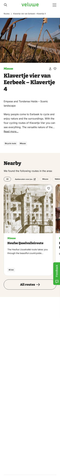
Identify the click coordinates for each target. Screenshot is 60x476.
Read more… (11, 131)
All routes (27, 284)
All (7, 179)
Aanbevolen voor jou (23, 179)
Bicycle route (10, 143)
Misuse (8, 68)
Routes (7, 14)
